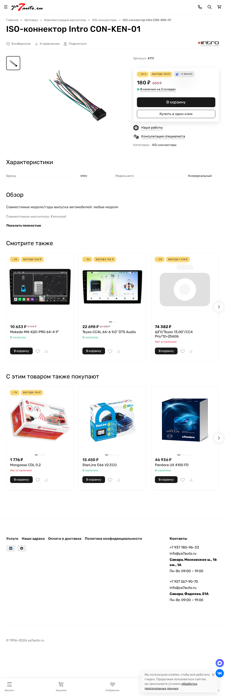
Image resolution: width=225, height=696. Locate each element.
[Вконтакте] (10, 548)
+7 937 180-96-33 (184, 547)
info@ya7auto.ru (183, 553)
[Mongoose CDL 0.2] (40, 420)
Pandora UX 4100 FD (172, 465)
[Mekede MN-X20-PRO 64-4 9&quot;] (40, 286)
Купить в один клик (176, 114)
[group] (77, 95)
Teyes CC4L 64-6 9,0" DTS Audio (109, 332)
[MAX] (21, 548)
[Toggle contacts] (200, 7)
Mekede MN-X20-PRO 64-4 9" (34, 332)
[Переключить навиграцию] (6, 7)
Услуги (12, 538)
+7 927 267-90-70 (184, 581)
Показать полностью (23, 225)
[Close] (213, 674)
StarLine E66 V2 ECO (99, 465)
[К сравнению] (46, 351)
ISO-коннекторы (164, 145)
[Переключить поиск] (210, 7)
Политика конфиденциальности (113, 538)
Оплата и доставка (64, 538)
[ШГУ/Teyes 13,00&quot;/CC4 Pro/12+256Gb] (184, 286)
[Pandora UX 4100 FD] (184, 420)
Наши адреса (33, 538)
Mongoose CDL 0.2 (25, 465)
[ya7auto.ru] (27, 7)
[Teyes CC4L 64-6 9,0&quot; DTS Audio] (112, 286)
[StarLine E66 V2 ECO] (112, 420)
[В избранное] (37, 351)
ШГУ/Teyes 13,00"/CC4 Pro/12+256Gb (174, 334)
